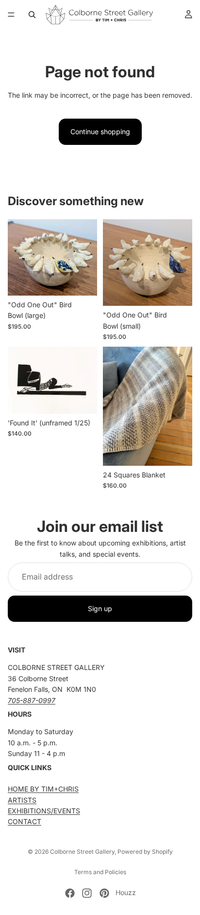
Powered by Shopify (145, 851)
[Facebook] (70, 893)
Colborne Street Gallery (82, 851)
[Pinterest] (104, 893)
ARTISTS (22, 799)
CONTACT (24, 821)
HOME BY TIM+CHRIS (43, 789)
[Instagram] (87, 893)
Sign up (100, 608)
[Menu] (11, 14)
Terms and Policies (100, 872)
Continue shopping (100, 131)
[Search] (32, 14)
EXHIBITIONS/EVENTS (44, 811)
